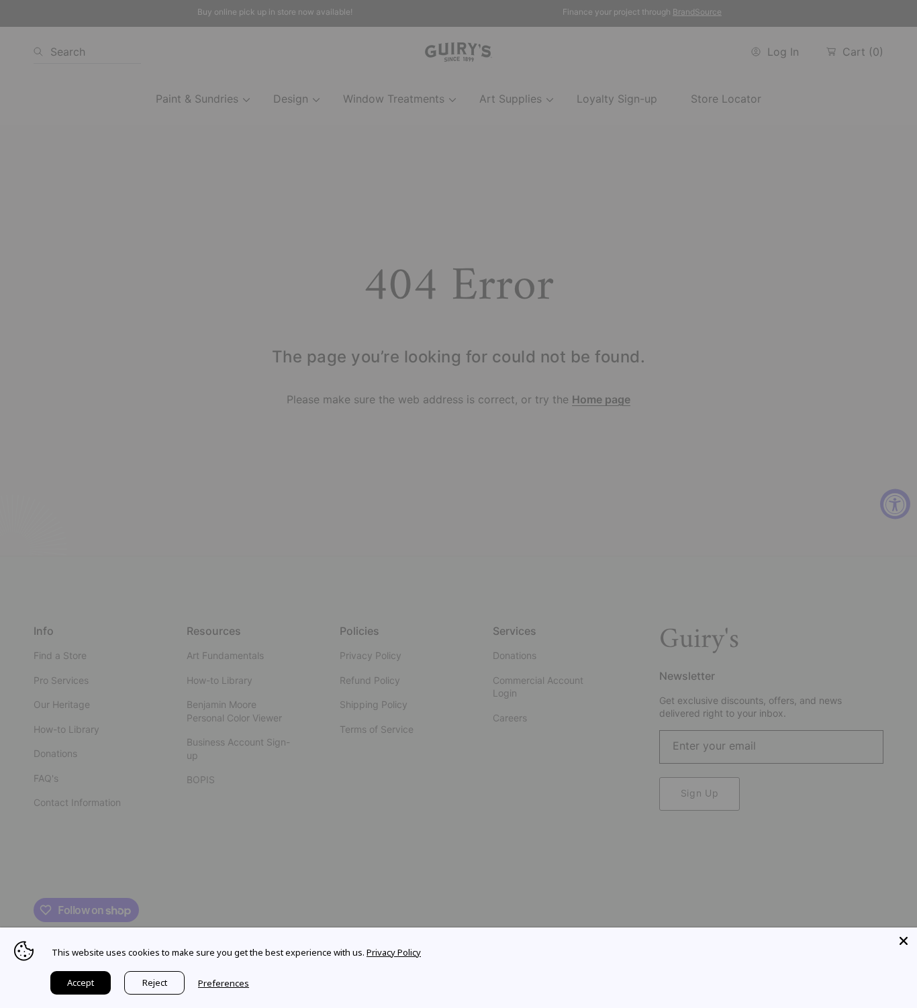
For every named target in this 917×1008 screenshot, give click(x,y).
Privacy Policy (394, 952)
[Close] (903, 941)
